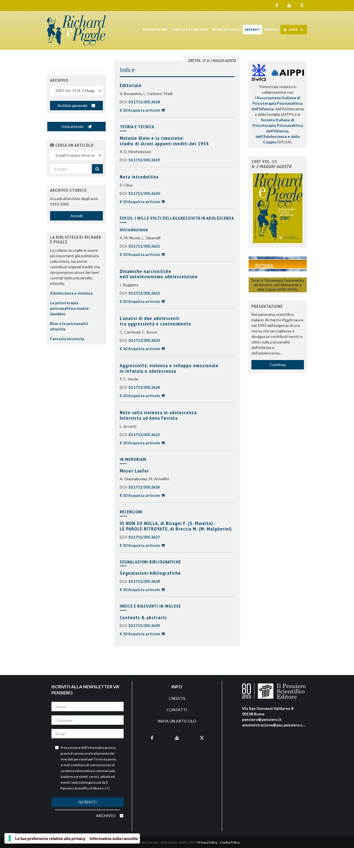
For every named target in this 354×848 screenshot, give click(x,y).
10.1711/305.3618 (144, 101)
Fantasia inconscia (67, 338)
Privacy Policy (207, 842)
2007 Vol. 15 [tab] (212, 60)
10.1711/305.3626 (144, 487)
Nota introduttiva (139, 177)
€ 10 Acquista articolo (140, 110)
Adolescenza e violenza (71, 293)
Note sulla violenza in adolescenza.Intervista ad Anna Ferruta (159, 415)
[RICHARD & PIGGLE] (76, 30)
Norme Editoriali (226, 29)
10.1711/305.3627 (144, 537)
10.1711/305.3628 (144, 581)
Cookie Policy (230, 842)
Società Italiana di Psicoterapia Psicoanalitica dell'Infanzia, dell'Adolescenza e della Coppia (278, 130)
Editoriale (131, 85)
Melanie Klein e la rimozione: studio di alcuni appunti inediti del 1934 (164, 141)
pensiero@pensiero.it (262, 719)
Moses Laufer (134, 471)
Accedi (76, 215)
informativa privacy (101, 747)
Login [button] (293, 29)
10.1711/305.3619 (144, 159)
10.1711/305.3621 (144, 246)
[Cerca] (97, 169)
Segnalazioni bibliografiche (150, 573)
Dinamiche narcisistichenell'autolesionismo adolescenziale (159, 274)
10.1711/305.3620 (144, 193)
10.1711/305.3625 (144, 434)
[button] (52, 145)
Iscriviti (87, 802)
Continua (278, 364)
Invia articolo (72, 126)
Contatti (176, 709)
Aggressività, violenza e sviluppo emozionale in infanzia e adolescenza (169, 368)
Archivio (271, 29)
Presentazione (155, 29)
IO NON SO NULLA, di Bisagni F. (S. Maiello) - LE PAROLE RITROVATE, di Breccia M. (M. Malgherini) (176, 526)
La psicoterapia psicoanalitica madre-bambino (70, 308)
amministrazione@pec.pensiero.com (275, 725)
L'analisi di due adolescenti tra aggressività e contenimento (155, 321)
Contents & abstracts (143, 617)
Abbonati (252, 29)
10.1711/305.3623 (144, 340)
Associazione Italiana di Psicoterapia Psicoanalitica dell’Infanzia (277, 103)
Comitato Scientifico (190, 29)
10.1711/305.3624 (144, 387)
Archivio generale (72, 105)
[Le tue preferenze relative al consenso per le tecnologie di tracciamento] (9, 838)
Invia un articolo (177, 721)
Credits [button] (177, 698)
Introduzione (134, 229)
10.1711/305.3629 (144, 625)
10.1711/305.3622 (144, 293)
